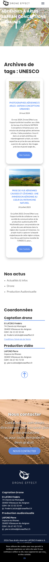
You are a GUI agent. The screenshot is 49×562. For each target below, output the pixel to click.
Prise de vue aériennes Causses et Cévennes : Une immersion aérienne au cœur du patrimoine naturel (24, 196)
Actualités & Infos (17, 280)
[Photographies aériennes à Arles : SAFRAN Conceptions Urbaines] (24, 89)
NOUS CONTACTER (24, 451)
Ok (24, 558)
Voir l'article (24, 155)
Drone (10, 285)
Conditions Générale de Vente (17, 339)
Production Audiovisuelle (21, 291)
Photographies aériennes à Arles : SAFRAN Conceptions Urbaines (24, 105)
